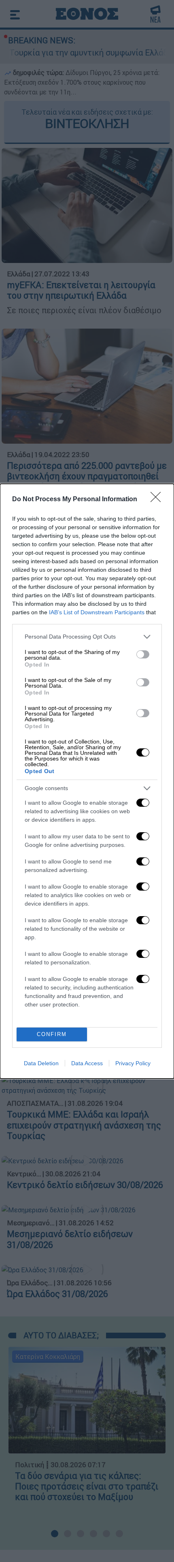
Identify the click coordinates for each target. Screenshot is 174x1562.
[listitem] (87, 636)
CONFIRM (52, 1034)
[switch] (142, 654)
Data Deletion (41, 1063)
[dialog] (87, 781)
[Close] (158, 499)
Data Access (87, 1063)
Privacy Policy (133, 1063)
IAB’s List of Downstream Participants (96, 612)
